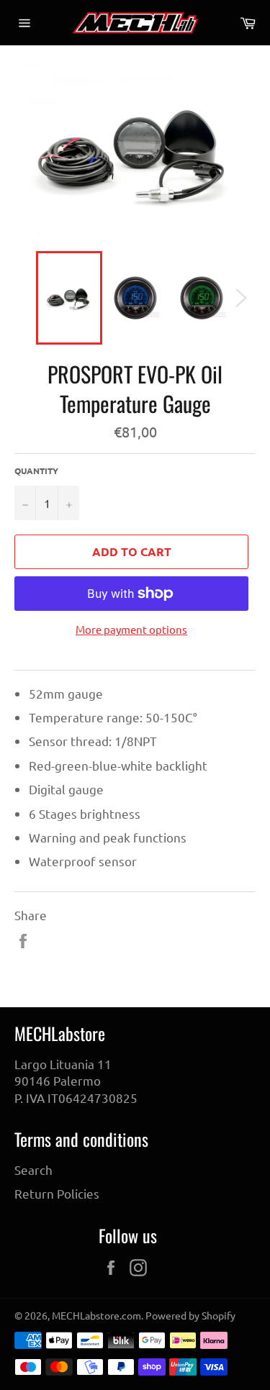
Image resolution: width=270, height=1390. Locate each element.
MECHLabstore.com (96, 1315)
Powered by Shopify (190, 1315)
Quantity (36, 470)
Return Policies (56, 1193)
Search (33, 1169)
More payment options (131, 629)
